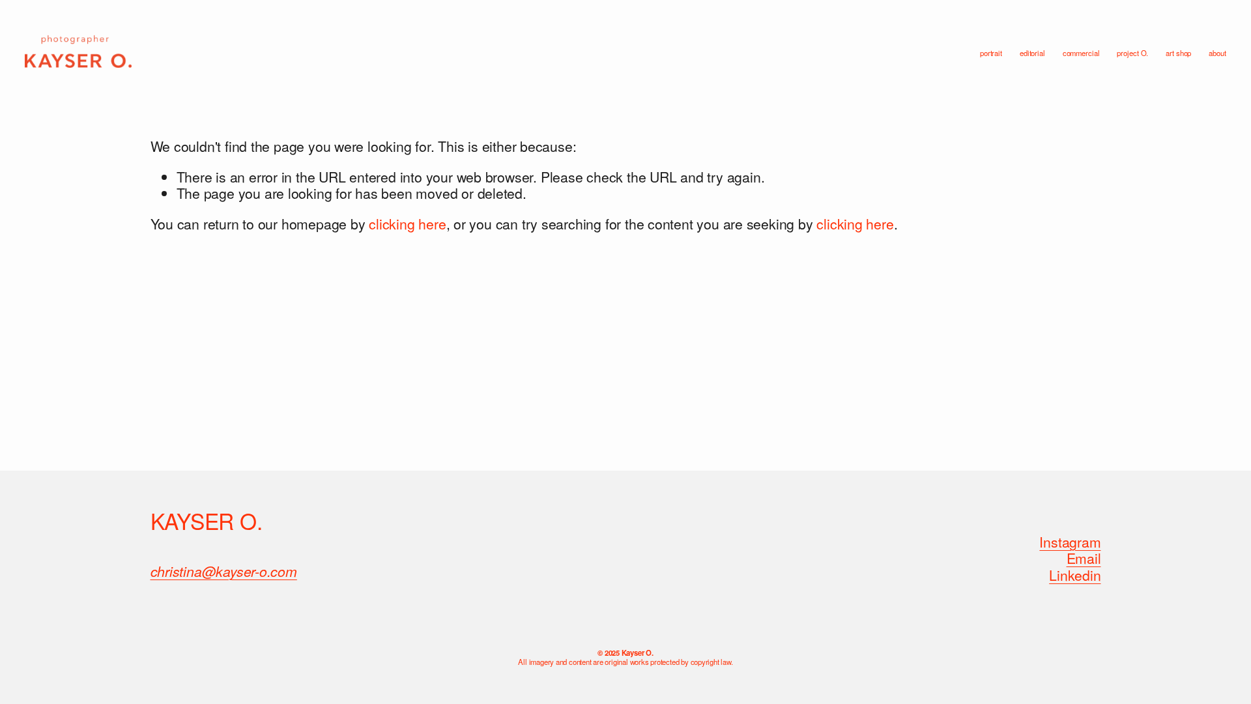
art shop (1178, 53)
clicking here (407, 223)
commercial (1081, 53)
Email (1084, 558)
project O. (1132, 53)
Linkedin (1074, 575)
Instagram (1069, 542)
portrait (991, 53)
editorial (1032, 53)
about (1217, 53)
